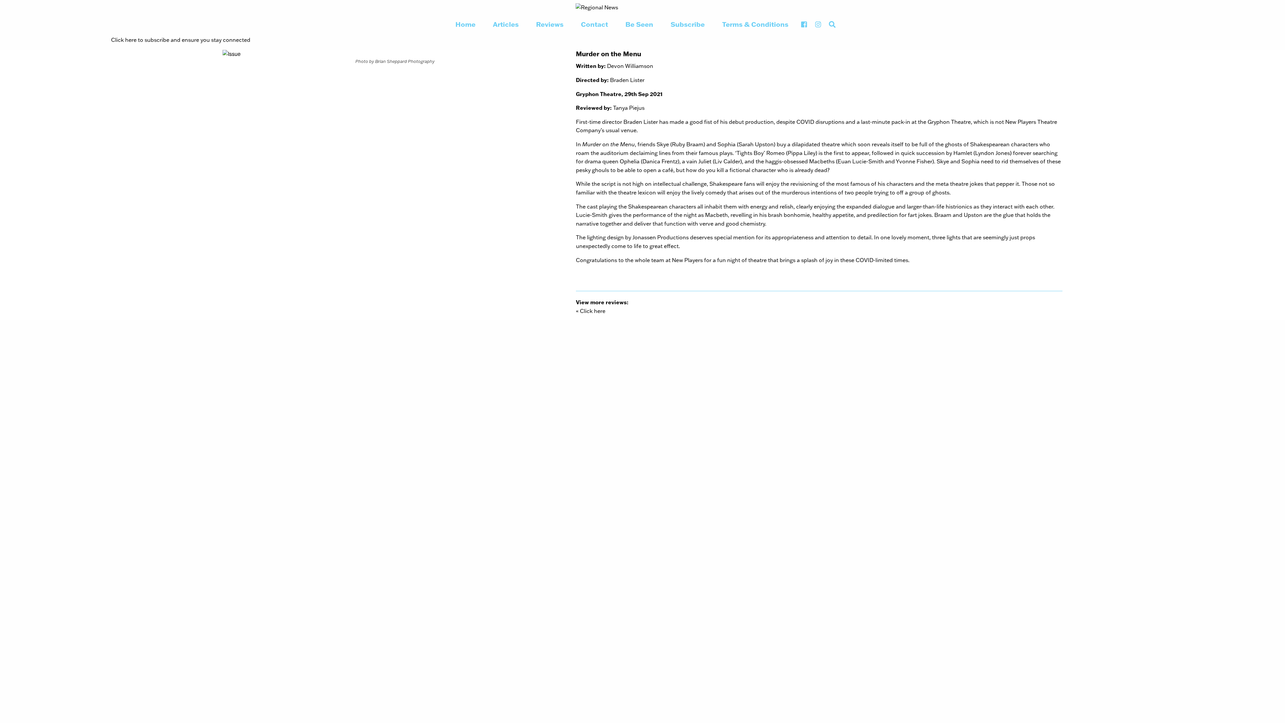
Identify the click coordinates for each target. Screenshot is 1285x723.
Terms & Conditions (755, 24)
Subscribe (688, 24)
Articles (506, 24)
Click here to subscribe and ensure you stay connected (180, 39)
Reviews (550, 24)
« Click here (590, 310)
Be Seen (639, 24)
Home (465, 24)
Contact (594, 24)
